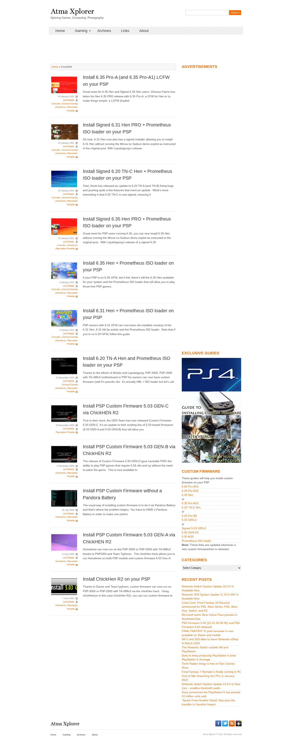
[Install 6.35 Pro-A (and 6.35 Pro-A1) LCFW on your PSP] (64, 84)
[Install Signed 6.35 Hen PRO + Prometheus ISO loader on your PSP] (64, 226)
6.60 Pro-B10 (190, 486)
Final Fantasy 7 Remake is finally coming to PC (211, 671)
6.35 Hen (187, 494)
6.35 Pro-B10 (190, 503)
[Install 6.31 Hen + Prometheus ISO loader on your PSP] (64, 318)
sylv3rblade (68, 100)
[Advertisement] (146, 44)
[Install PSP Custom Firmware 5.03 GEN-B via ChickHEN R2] (64, 454)
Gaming (78, 31)
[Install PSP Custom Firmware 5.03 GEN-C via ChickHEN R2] (64, 413)
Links (125, 31)
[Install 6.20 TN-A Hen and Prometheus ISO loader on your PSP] (64, 365)
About (144, 31)
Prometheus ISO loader (196, 540)
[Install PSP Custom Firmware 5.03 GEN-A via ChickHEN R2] (64, 542)
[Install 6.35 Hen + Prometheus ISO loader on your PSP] (64, 270)
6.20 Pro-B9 (189, 515)
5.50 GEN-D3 (190, 532)
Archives (104, 31)
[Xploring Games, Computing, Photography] (72, 10)
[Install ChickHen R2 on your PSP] (64, 586)
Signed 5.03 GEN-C (194, 528)
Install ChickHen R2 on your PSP (116, 579)
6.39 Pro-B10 (190, 490)
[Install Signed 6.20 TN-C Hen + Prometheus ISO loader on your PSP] (64, 178)
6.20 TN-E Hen (191, 507)
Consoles (56, 103)
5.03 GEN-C (189, 519)
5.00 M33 (188, 536)
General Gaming (70, 103)
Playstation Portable (65, 248)
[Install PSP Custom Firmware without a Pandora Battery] (64, 498)
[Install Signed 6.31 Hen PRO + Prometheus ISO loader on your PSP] (64, 131)
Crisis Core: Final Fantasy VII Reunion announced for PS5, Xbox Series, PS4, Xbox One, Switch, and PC (209, 606)
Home (60, 31)
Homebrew (60, 107)
